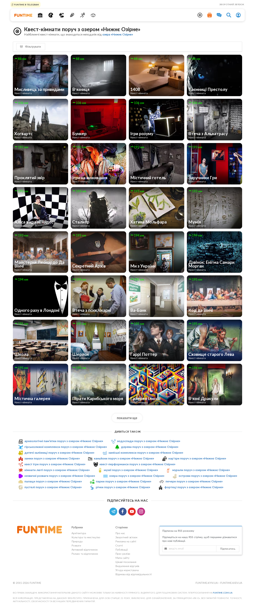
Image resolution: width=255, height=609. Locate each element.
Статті (119, 545)
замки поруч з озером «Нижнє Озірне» (52, 458)
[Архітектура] (40, 15)
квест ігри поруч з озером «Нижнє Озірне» (54, 464)
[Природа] (61, 15)
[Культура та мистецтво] (51, 15)
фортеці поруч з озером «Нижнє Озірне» (193, 487)
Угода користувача (127, 570)
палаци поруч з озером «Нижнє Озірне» (53, 481)
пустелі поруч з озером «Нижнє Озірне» (53, 487)
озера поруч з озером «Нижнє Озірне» (136, 475)
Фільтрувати (32, 46)
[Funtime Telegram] (114, 511)
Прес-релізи (122, 553)
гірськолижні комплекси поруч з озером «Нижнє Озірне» (65, 446)
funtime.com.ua (222, 592)
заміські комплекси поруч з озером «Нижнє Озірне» (145, 452)
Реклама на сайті (125, 541)
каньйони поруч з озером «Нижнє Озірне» (124, 458)
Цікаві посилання (125, 561)
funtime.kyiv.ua (206, 582)
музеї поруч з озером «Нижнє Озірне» (131, 470)
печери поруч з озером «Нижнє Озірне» (194, 481)
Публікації (121, 549)
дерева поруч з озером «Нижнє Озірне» (149, 446)
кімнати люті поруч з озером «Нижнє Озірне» (57, 470)
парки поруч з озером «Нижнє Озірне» (123, 481)
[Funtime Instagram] (141, 511)
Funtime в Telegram (26, 4)
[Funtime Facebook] (123, 511)
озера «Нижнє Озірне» (117, 34)
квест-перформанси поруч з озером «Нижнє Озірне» (137, 464)
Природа (77, 541)
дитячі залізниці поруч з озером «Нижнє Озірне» (59, 452)
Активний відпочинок (84, 549)
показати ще (127, 418)
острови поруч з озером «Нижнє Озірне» (208, 475)
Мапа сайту (122, 557)
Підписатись (227, 548)
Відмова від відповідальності (133, 574)
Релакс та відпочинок (84, 553)
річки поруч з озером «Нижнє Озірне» (123, 487)
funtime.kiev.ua (231, 582)
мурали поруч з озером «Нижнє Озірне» (201, 470)
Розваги (76, 545)
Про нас (120, 533)
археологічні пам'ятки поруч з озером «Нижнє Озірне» (63, 441)
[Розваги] (72, 15)
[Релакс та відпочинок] (93, 15)
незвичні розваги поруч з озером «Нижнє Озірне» (59, 475)
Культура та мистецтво (85, 537)
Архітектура (78, 533)
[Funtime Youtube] (132, 511)
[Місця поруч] (200, 15)
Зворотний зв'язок (231, 4)
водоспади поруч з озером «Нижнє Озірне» (148, 441)
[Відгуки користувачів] (219, 15)
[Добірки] (209, 15)
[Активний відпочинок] (82, 15)
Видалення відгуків (127, 566)
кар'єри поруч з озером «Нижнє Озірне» (197, 458)
